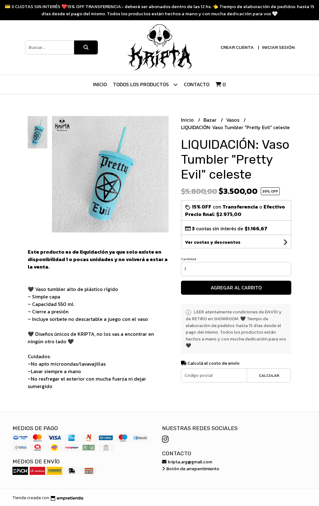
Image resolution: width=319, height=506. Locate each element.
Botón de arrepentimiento (192, 468)
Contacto (196, 84)
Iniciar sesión (278, 47)
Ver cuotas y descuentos (212, 242)
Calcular (269, 375)
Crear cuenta (237, 47)
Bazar (210, 120)
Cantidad (188, 258)
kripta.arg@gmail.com (189, 461)
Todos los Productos (141, 84)
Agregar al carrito (236, 287)
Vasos (233, 120)
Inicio (100, 84)
